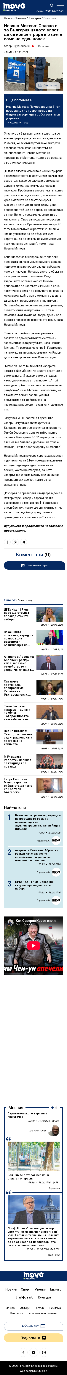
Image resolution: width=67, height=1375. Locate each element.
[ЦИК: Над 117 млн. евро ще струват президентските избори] (49, 614)
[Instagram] (43, 1352)
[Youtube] (33, 1352)
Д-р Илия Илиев (37, 1130)
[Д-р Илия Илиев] (54, 1130)
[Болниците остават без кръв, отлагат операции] (34, 1156)
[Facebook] (23, 1352)
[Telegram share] (23, 542)
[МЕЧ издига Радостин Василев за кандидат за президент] (49, 761)
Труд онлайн (21, 46)
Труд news (54, 1188)
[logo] (14, 7)
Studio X (42, 1370)
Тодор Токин (53, 1255)
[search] (52, 5)
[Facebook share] (7, 542)
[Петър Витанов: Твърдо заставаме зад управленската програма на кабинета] (49, 736)
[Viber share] (15, 542)
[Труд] (33, 1275)
